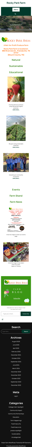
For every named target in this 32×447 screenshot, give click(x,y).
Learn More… (16, 178)
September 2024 (16, 362)
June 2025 (16, 345)
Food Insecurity (16, 424)
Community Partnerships (16, 414)
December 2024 (16, 355)
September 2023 (16, 382)
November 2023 (16, 375)
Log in (16, 396)
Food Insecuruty (16, 427)
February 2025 (16, 351)
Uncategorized (16, 437)
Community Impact (16, 410)
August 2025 (16, 341)
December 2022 (16, 385)
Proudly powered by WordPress (16, 446)
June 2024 (16, 365)
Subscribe (26, 314)
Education (16, 417)
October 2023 (16, 378)
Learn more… (16, 109)
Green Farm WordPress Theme (11, 443)
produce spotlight (16, 430)
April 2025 (16, 348)
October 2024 (16, 358)
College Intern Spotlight (16, 407)
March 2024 (16, 368)
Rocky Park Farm (16, 2)
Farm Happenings (16, 420)
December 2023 (16, 372)
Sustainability (16, 434)
